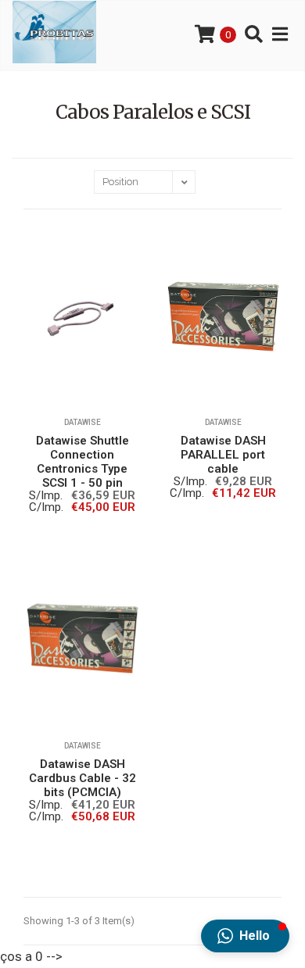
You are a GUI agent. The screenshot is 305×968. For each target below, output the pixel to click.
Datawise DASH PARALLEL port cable (223, 455)
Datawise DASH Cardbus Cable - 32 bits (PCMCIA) (82, 778)
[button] (245, 936)
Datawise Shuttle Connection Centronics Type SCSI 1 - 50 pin (82, 462)
